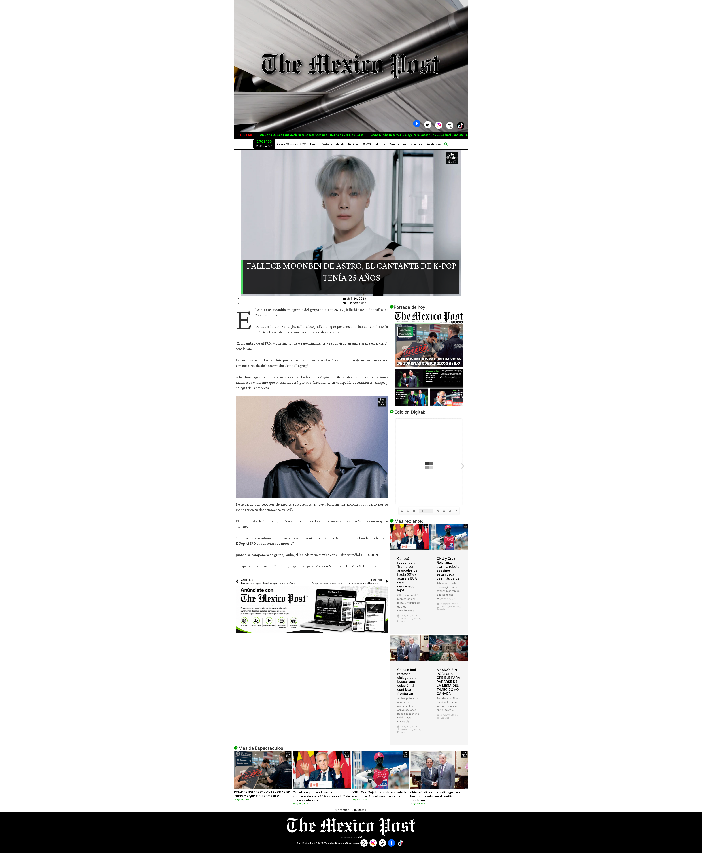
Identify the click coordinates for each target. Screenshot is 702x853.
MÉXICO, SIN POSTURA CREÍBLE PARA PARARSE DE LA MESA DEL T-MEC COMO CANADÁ (404, 135)
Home (314, 143)
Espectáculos (397, 143)
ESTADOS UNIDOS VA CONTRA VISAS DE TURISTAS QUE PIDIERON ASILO (262, 794)
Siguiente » (359, 810)
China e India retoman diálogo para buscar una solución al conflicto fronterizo (283, 135)
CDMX (367, 143)
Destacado (406, 618)
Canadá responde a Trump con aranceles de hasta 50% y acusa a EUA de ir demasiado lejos (407, 574)
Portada (327, 143)
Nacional (353, 143)
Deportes (416, 143)
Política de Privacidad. (351, 837)
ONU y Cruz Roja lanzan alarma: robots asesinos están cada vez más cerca (448, 568)
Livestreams (433, 143)
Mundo (339, 143)
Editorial (380, 143)
